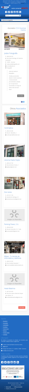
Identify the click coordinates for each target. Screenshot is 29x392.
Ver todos (20, 95)
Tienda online (6, 332)
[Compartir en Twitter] (23, 102)
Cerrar (22, 3)
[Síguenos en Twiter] (9, 12)
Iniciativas (5, 327)
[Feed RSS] (20, 12)
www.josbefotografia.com (13, 64)
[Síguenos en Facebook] (6, 12)
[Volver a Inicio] (14, 7)
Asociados (5, 323)
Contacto (5, 334)
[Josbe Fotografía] (14, 40)
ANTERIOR (7, 49)
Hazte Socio (6, 329)
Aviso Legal (8, 386)
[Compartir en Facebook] (22, 102)
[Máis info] (14, 120)
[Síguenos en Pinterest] (12, 12)
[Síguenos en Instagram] (17, 12)
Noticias (5, 330)
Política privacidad (18, 386)
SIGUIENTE (21, 49)
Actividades (5, 325)
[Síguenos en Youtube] (15, 12)
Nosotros (5, 321)
